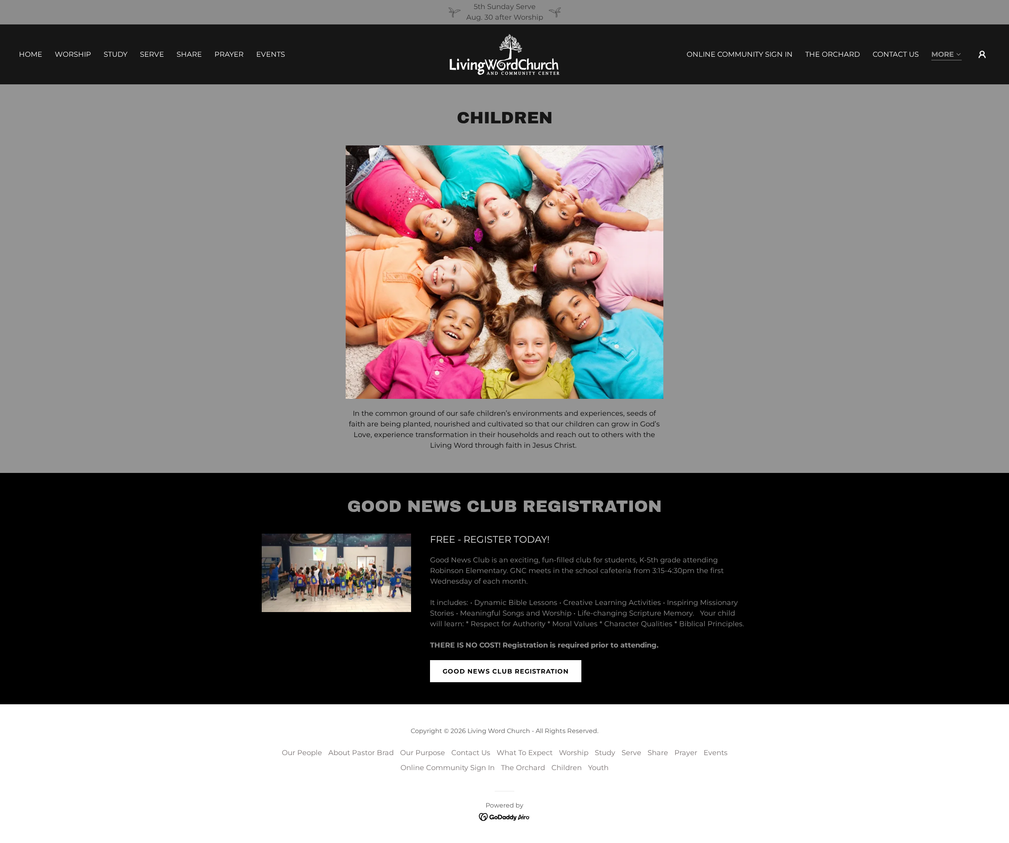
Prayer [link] (229, 54)
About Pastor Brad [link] (361, 752)
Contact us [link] (896, 54)
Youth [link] (598, 767)
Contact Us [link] (470, 752)
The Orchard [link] (832, 54)
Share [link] (189, 54)
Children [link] (566, 767)
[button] (946, 55)
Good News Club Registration (506, 671)
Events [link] (270, 54)
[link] (504, 54)
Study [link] (115, 54)
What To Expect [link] (525, 752)
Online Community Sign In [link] (740, 54)
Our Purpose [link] (422, 752)
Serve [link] (152, 54)
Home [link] (30, 54)
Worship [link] (73, 54)
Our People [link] (302, 752)
